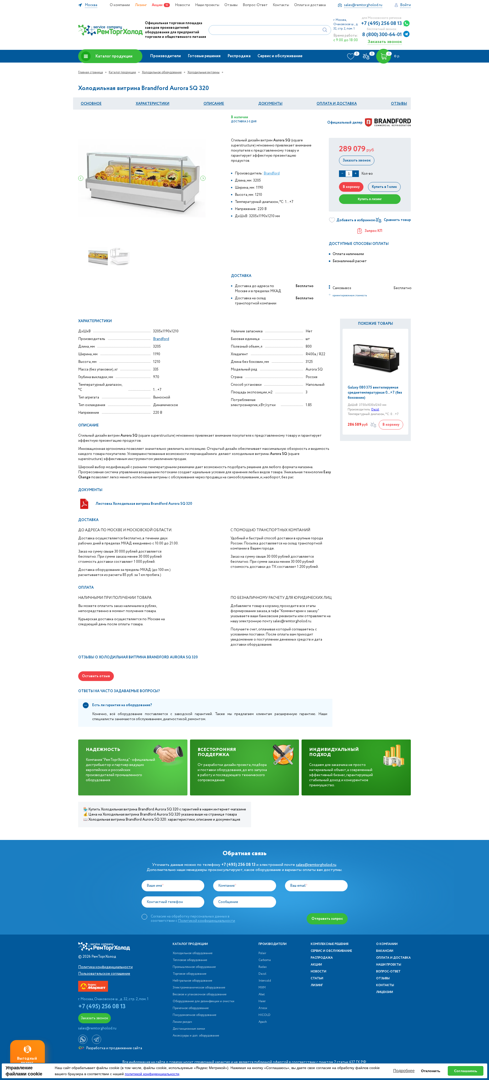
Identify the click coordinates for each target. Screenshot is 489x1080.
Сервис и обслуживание (279, 56)
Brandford (272, 173)
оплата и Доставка (337, 103)
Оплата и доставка (310, 5)
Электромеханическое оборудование (199, 988)
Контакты (281, 5)
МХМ (262, 988)
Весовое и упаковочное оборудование (199, 995)
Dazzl (375, 409)
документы (270, 103)
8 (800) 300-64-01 (382, 35)
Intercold (265, 981)
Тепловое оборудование (190, 960)
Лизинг (141, 5)
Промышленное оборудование (194, 967)
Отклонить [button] (430, 1071)
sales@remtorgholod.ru (316, 865)
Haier (262, 1001)
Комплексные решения (329, 944)
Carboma (265, 960)
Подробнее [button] (404, 1071)
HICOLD (264, 1015)
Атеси (263, 1008)
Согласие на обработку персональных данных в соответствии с (193, 918)
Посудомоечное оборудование (194, 1015)
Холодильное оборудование (162, 72)
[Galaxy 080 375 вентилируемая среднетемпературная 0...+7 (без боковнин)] (375, 357)
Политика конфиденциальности (105, 967)
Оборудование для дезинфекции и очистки (203, 1001)
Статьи (317, 979)
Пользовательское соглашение (104, 974)
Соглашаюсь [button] (465, 1071)
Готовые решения (204, 56)
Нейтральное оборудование (192, 981)
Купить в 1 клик (384, 186)
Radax (263, 967)
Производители (165, 56)
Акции (157, 5)
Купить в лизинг (370, 199)
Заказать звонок (385, 41)
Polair (262, 953)
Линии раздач (182, 1022)
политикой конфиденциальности (152, 1074)
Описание (213, 103)
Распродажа (239, 56)
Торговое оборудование (189, 974)
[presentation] (80, 178)
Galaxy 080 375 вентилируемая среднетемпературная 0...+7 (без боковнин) (375, 392)
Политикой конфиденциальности (206, 920)
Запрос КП (373, 230)
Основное (91, 103)
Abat (262, 995)
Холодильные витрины (203, 72)
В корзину (351, 186)
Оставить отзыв (96, 676)
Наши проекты (207, 5)
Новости (182, 5)
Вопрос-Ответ (255, 5)
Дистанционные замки (189, 1029)
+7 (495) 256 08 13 (381, 23)
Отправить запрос (327, 918)
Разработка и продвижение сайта (113, 1048)
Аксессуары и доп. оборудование (196, 1036)
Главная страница (90, 72)
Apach (263, 1022)
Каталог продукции (113, 56)
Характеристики (152, 103)
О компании (120, 5)
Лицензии (384, 992)
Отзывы (231, 5)
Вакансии (384, 951)
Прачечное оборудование (191, 1008)
